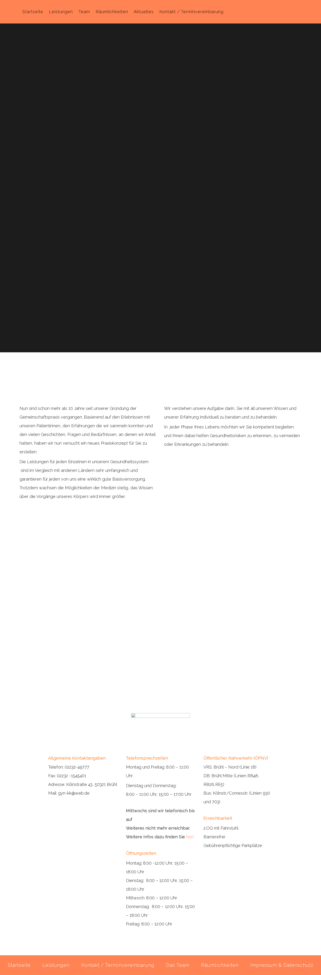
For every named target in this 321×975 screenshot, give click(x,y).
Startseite (19, 965)
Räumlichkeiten (220, 965)
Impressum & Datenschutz (281, 965)
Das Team (177, 965)
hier (189, 836)
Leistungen (56, 965)
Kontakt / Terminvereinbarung (117, 965)
